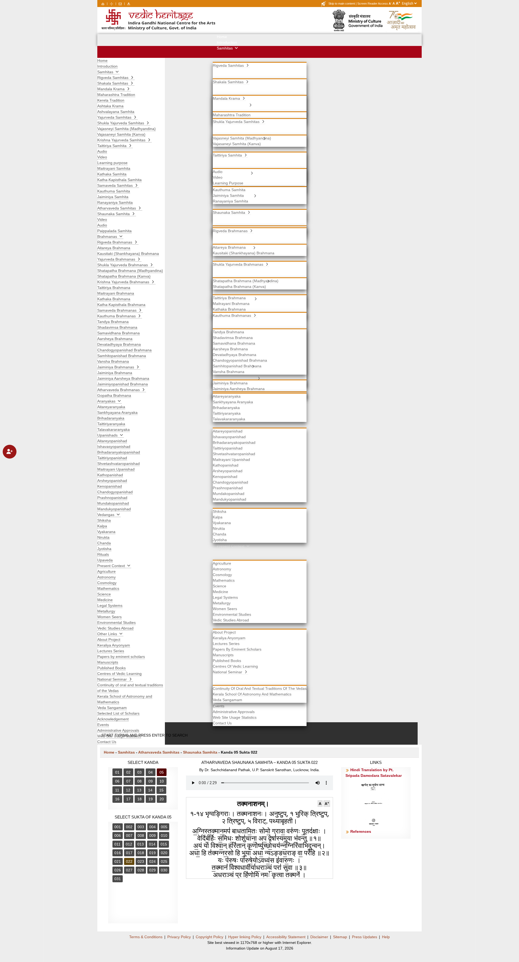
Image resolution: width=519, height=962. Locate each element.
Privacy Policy (179, 937)
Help (386, 937)
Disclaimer (319, 937)
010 (164, 835)
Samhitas (126, 752)
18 (139, 799)
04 (150, 772)
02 (128, 772)
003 (141, 827)
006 (117, 835)
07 (128, 781)
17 (128, 799)
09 (150, 781)
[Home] (102, 3)
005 (164, 827)
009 (152, 835)
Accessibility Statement (285, 937)
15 (161, 790)
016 (117, 853)
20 (161, 799)
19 (150, 799)
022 (129, 861)
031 (117, 879)
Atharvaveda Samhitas (158, 752)
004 (152, 827)
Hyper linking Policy (244, 937)
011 (117, 844)
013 (140, 844)
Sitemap (340, 937)
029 (152, 870)
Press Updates (364, 937)
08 (139, 781)
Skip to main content (341, 3)
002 (129, 827)
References (360, 831)
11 (117, 790)
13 (139, 790)
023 (141, 861)
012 (129, 844)
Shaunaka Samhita (200, 752)
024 (152, 861)
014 (152, 844)
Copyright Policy (209, 937)
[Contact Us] (120, 3)
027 (129, 870)
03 (139, 772)
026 (117, 870)
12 (128, 790)
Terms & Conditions (145, 937)
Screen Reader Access (372, 3)
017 (129, 853)
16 (117, 799)
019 (152, 853)
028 (141, 870)
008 (141, 835)
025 (164, 861)
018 (141, 853)
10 (161, 781)
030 (164, 870)
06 (117, 781)
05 (161, 772)
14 (150, 790)
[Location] (111, 3)
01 (117, 772)
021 (117, 861)
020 (164, 853)
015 (164, 844)
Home (109, 752)
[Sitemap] (128, 3)
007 (129, 835)
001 (117, 827)
